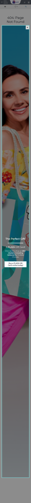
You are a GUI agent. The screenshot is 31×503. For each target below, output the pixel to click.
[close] (27, 27)
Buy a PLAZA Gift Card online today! (15, 264)
